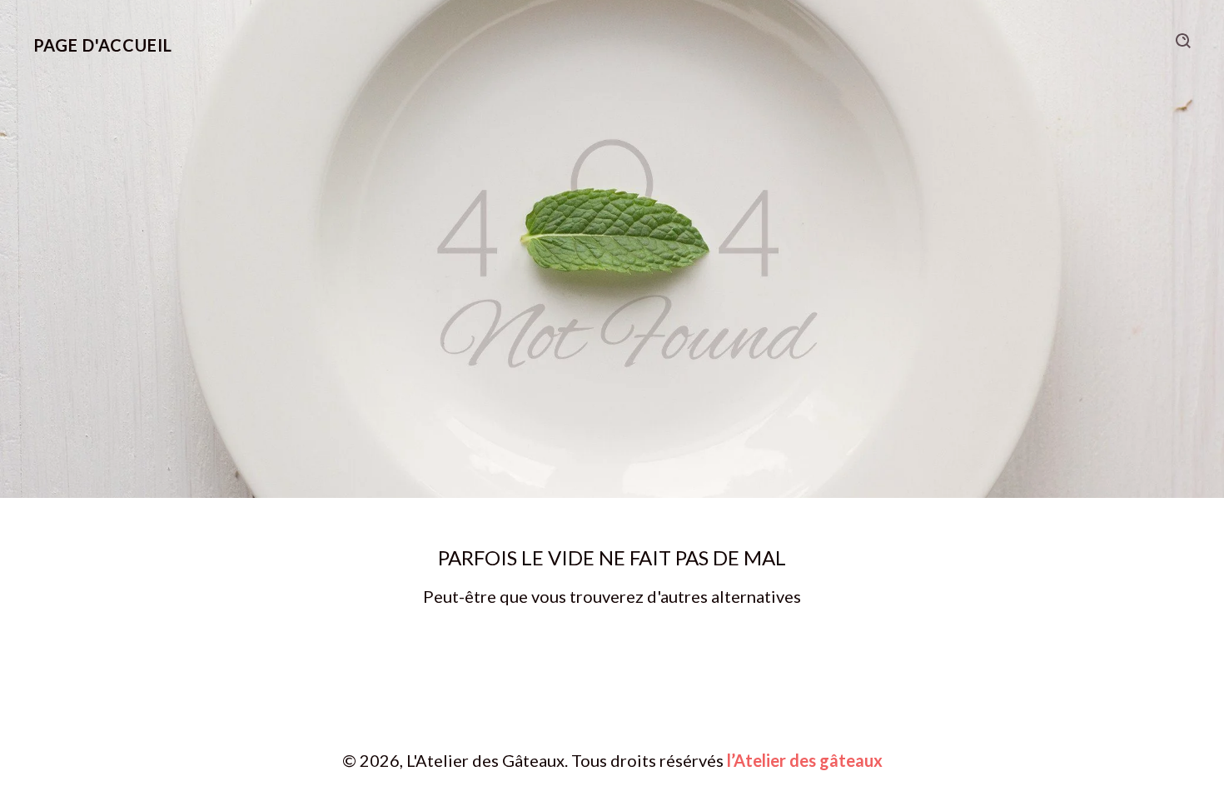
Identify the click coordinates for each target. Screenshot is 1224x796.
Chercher (1183, 41)
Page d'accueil (102, 45)
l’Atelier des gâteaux (805, 760)
